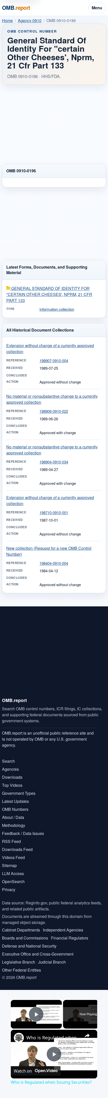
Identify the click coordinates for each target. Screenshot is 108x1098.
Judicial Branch (52, 962)
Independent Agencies (63, 930)
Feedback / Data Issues (23, 833)
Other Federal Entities (21, 970)
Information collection (56, 309)
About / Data (13, 817)
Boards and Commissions (25, 938)
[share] (87, 1035)
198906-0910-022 (53, 411)
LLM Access (13, 873)
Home (7, 20)
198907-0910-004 (53, 360)
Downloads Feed (17, 849)
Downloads (12, 777)
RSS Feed (11, 841)
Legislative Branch (18, 962)
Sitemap (9, 865)
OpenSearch (13, 881)
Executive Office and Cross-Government (37, 954)
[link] (19, 1038)
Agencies (10, 769)
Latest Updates (15, 801)
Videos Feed (13, 857)
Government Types (18, 793)
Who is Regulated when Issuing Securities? (53, 1038)
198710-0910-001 (53, 512)
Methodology (13, 825)
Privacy (8, 889)
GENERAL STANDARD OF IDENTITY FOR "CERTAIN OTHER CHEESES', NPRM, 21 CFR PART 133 (49, 294)
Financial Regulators (69, 938)
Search (8, 761)
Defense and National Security (29, 946)
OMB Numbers (15, 809)
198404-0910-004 (53, 563)
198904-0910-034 (53, 461)
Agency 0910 (29, 20)
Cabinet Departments (21, 930)
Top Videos (12, 785)
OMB (16, 8)
